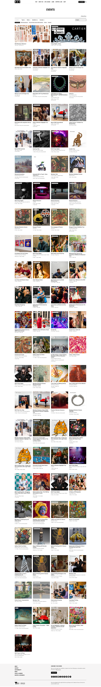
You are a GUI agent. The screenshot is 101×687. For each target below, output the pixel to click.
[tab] (17, 20)
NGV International (24, 22)
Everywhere (17, 22)
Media (16, 671)
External (49, 22)
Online (45, 22)
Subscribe (54, 672)
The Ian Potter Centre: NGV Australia (36, 22)
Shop (64, 1)
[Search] (85, 1)
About (16, 666)
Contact (16, 668)
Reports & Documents (20, 675)
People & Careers (19, 673)
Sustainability (18, 669)
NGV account (58, 669)
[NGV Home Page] (17, 1)
